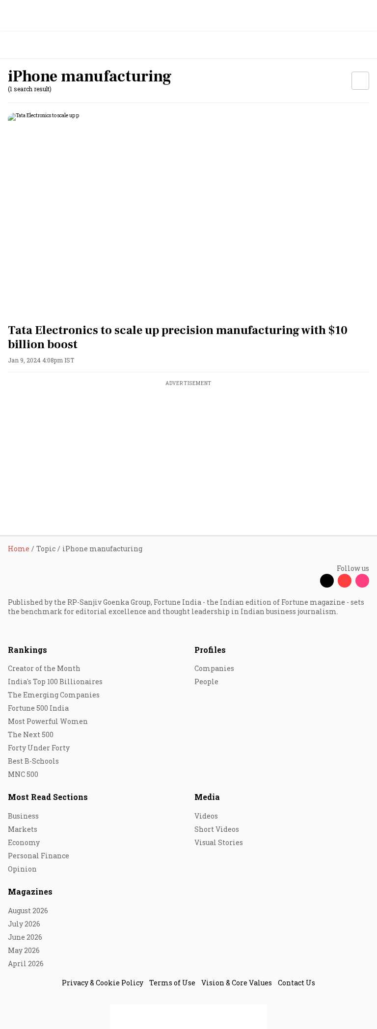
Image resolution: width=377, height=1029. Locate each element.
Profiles (210, 649)
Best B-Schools (33, 761)
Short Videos (216, 829)
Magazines (30, 891)
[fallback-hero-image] (188, 214)
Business (23, 816)
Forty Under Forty (39, 747)
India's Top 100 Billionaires (55, 681)
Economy (24, 842)
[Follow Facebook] (309, 581)
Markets (22, 829)
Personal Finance (38, 855)
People (206, 681)
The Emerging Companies (54, 694)
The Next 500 (31, 734)
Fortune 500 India (38, 708)
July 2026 (24, 923)
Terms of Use (172, 982)
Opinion (22, 869)
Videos (206, 816)
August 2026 (28, 910)
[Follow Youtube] (344, 581)
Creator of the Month (44, 668)
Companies (214, 668)
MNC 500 (23, 774)
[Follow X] (327, 581)
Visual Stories (218, 842)
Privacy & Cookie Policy (102, 982)
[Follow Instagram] (362, 581)
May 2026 (24, 950)
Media (207, 797)
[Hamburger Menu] (363, 45)
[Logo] (30, 45)
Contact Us (296, 982)
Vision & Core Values (236, 982)
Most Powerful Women (48, 721)
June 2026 (25, 937)
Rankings (27, 649)
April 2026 (26, 963)
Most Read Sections (48, 797)
